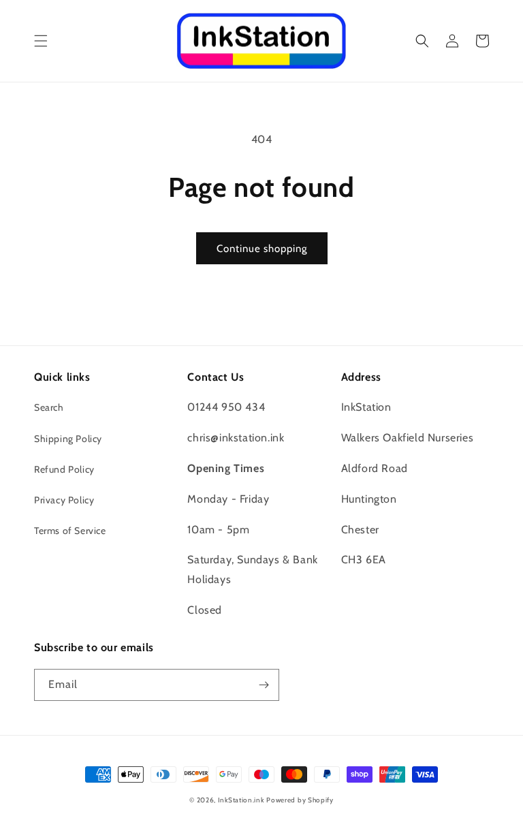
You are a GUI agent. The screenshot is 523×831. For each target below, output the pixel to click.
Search (49, 407)
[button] (41, 41)
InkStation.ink (241, 800)
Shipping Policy (68, 439)
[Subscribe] (264, 685)
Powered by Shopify (300, 800)
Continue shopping (262, 248)
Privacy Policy (64, 500)
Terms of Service (70, 530)
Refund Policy (64, 469)
